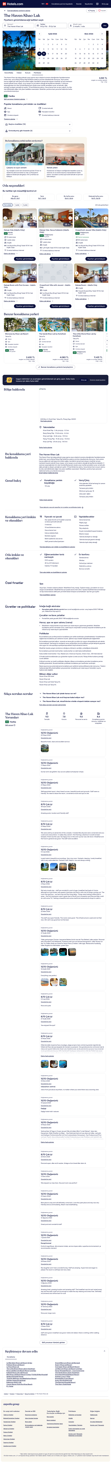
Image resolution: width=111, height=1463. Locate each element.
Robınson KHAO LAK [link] (14, 1382)
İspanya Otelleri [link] (8, 1442)
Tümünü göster (9, 119)
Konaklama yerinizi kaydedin (62, 4)
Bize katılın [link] (50, 1417)
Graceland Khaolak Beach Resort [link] (67, 1375)
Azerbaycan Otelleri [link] (9, 1446)
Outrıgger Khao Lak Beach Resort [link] (67, 1367)
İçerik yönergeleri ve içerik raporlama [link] (77, 1429)
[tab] (11, 1357)
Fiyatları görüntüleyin (24, 259)
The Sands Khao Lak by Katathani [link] (67, 1373)
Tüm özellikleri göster (48, 595)
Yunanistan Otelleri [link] (9, 1422)
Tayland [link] (12, 1394)
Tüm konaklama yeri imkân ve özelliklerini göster (57, 547)
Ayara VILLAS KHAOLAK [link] (63, 1380)
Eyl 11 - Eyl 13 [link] (96, 198)
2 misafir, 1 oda (79, 26)
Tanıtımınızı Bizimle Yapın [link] (55, 1423)
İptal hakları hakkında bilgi (48, 473)
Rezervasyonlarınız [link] (31, 1415)
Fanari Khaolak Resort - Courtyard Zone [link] (69, 1371)
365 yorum (9, 725)
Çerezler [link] (71, 1422)
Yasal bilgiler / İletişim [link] (75, 1425)
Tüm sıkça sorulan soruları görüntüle (52, 705)
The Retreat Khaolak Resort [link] (65, 1382)
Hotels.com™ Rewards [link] (97, 1425)
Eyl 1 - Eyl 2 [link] (42, 198)
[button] (44, 44)
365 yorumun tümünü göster (14, 99)
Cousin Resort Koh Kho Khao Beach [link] (19, 1384)
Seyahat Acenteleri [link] (53, 1427)
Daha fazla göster (45, 447)
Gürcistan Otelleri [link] (9, 1439)
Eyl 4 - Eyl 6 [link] (69, 198)
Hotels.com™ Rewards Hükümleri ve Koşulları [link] (75, 1434)
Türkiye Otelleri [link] (8, 1415)
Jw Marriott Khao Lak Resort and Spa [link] (68, 1369)
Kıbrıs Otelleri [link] (7, 1435)
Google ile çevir (46, 738)
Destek (78, 4)
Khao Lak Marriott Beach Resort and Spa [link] (21, 1371)
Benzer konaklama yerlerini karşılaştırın (57, 367)
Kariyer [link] (92, 1418)
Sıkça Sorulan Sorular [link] (31, 1418)
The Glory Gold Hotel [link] (63, 1384)
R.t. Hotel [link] (10, 1386)
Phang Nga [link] (19, 1394)
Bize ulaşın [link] (28, 1422)
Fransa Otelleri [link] (8, 1432)
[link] (102, 10)
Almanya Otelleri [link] (8, 1428)
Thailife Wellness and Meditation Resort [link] (21, 1378)
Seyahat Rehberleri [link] (96, 1422)
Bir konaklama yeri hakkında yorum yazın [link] (33, 1426)
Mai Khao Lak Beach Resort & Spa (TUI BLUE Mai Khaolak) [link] (27, 1375)
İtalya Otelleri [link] (7, 1425)
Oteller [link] (6, 1394)
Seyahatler (89, 4)
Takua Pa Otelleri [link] (29, 1394)
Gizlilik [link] (71, 1418)
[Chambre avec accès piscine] (63, 1064)
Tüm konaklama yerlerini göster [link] (18, 11)
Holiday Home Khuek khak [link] (16, 1380)
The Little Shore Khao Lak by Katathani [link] (21, 1369)
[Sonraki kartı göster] (107, 340)
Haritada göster (46, 421)
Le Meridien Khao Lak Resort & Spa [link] (19, 1363)
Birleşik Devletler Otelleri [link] (11, 1418)
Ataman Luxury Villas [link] (62, 1376)
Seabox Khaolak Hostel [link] (15, 1376)
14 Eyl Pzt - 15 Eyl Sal (48, 26)
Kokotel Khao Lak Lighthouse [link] (17, 1373)
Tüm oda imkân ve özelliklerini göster (53, 572)
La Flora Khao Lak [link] (13, 1367)
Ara (104, 25)
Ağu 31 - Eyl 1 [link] (15, 198)
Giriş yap (105, 4)
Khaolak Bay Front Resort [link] (64, 1378)
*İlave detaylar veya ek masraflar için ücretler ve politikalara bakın (60, 507)
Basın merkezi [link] (51, 1420)
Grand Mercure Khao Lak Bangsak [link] (67, 1363)
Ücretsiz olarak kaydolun (97, 380)
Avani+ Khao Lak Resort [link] (63, 1365)
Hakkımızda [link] (93, 1415)
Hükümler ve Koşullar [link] (75, 1415)
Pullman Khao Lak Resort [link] (15, 1365)
